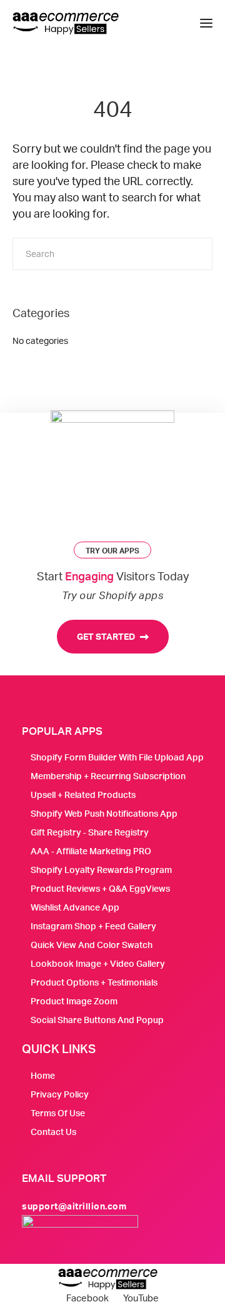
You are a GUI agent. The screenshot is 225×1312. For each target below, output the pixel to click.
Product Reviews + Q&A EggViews (100, 888)
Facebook (87, 1298)
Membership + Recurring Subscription (108, 775)
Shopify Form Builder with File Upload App (117, 757)
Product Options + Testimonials (94, 982)
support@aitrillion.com (74, 1206)
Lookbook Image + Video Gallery (98, 963)
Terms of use (58, 1113)
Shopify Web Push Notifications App (104, 813)
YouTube (141, 1298)
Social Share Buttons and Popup (97, 1019)
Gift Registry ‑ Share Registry (90, 832)
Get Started (107, 636)
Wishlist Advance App (75, 907)
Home (43, 1075)
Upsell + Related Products (83, 794)
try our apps (112, 550)
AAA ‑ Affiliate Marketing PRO (91, 850)
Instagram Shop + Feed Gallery (93, 926)
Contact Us (53, 1131)
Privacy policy (60, 1094)
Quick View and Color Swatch (91, 944)
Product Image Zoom (74, 1001)
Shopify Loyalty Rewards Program (101, 869)
